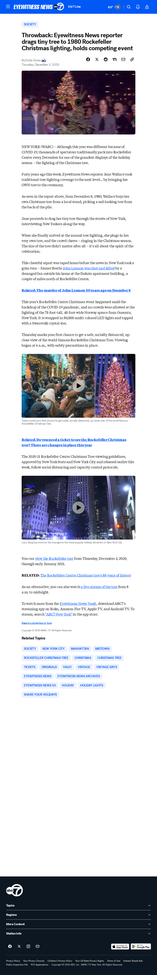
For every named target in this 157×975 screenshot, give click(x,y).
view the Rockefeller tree (54, 558)
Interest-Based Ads (133, 961)
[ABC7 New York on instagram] (28, 946)
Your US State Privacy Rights (89, 961)
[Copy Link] (132, 59)
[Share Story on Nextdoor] (114, 59)
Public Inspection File (17, 965)
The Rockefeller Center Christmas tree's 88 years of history (85, 575)
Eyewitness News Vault (78, 603)
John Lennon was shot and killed (88, 267)
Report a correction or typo (37, 623)
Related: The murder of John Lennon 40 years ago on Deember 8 (76, 290)
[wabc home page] (14, 890)
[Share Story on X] (97, 59)
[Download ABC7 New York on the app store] (120, 946)
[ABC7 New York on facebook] (10, 946)
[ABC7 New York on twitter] (19, 946)
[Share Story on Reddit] (105, 59)
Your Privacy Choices (33, 961)
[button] (8, 6)
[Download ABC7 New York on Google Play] (141, 946)
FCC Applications (39, 965)
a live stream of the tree (99, 586)
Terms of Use (113, 961)
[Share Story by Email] (123, 59)
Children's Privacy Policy (59, 961)
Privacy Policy (13, 961)
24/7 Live (74, 7)
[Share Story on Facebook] (88, 59)
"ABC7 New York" (58, 614)
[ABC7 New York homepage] (39, 7)
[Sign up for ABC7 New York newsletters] (37, 946)
